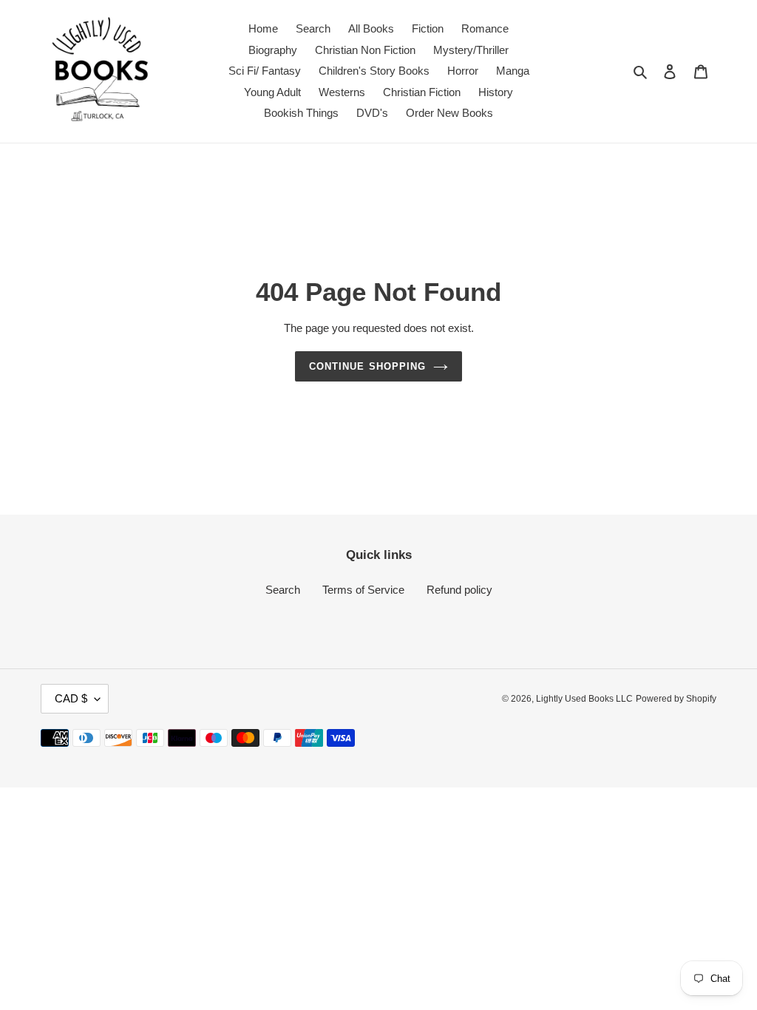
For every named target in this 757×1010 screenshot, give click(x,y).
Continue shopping (367, 366)
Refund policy (459, 589)
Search (282, 589)
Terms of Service (363, 589)
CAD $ (71, 698)
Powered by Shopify (676, 699)
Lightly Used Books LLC (584, 699)
